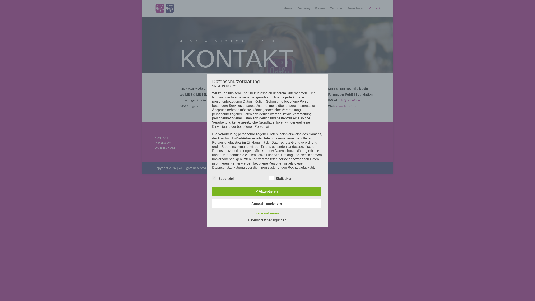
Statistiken (284, 178)
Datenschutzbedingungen (267, 220)
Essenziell (226, 178)
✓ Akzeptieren (266, 191)
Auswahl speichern (266, 203)
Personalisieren (267, 213)
